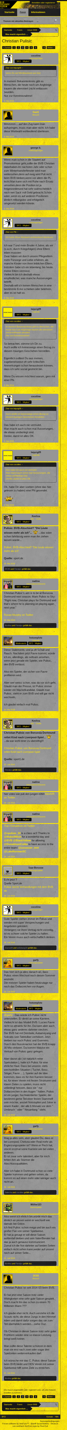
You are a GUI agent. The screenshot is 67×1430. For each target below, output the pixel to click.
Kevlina (36, 516)
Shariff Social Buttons (40, 1424)
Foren (23, 12)
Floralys (17, 569)
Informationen (38, 12)
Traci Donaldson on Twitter (19, 825)
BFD (4, 1417)
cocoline (36, 55)
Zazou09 (9, 948)
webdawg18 (22, 948)
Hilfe (57, 1417)
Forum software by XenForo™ (15, 1424)
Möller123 (36, 1204)
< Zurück (7, 47)
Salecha (8, 1192)
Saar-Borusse (35, 867)
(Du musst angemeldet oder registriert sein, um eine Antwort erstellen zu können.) (30, 1391)
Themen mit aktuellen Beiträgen (18, 21)
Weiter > (50, 47)
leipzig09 (36, 309)
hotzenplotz (35, 637)
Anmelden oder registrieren (43, 3)
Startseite (9, 12)
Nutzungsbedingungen (49, 1421)
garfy (36, 960)
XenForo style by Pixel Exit (36, 1426)
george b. (36, 147)
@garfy (8, 1015)
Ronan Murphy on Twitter (18, 614)
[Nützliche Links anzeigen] (56, 30)
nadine (36, 581)
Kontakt (49, 1417)
